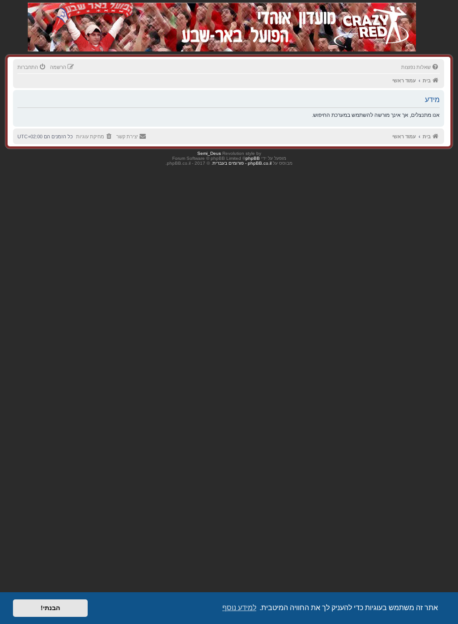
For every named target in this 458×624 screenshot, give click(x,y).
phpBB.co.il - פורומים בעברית (241, 163)
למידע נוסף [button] (239, 607)
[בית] (368, 18)
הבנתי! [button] (50, 607)
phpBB (253, 158)
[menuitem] (420, 67)
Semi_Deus (209, 153)
